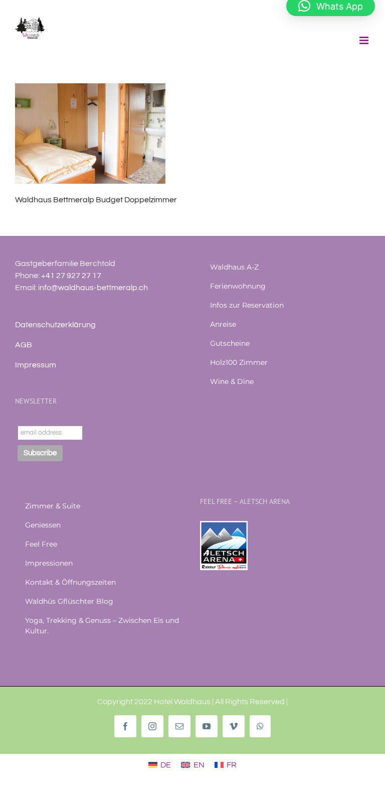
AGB (23, 345)
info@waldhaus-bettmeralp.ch (93, 288)
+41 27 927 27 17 (71, 276)
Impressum (35, 365)
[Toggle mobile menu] (364, 40)
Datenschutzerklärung (55, 325)
